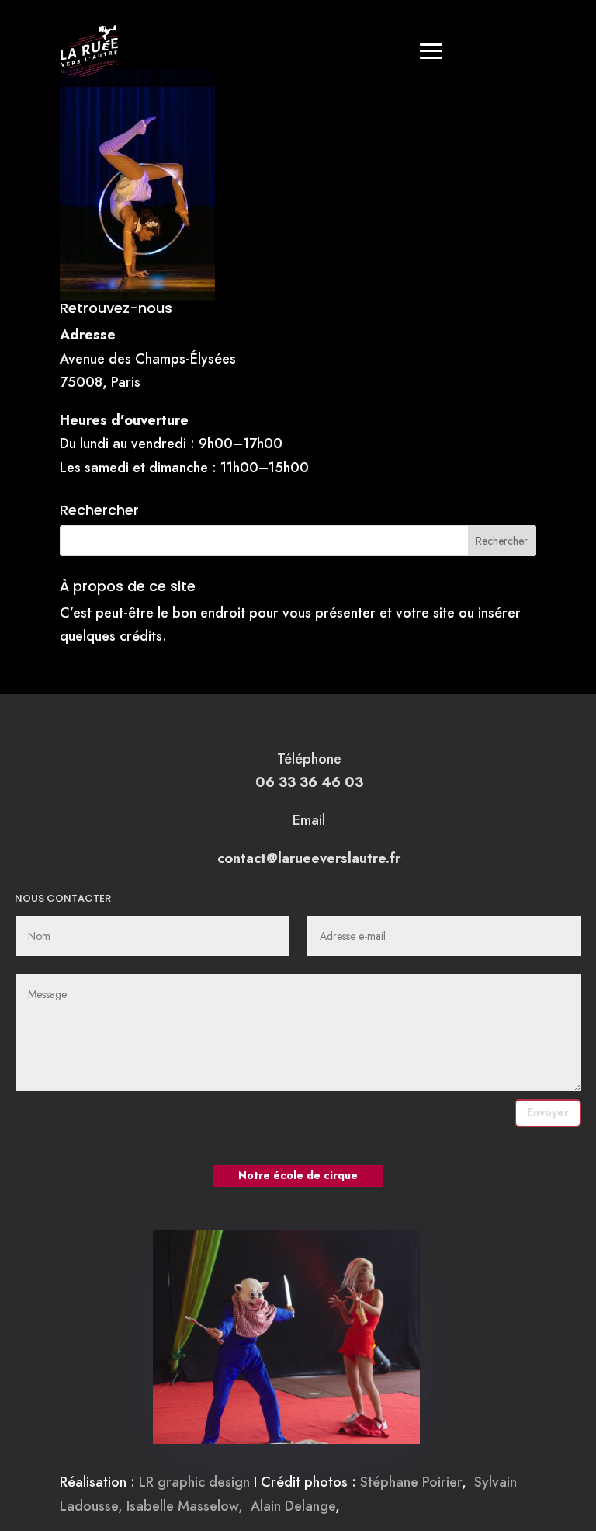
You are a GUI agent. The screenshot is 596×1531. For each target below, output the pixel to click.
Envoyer (548, 1112)
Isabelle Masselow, (188, 1506)
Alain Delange (293, 1506)
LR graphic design (194, 1482)
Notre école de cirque (298, 1175)
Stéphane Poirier (411, 1482)
